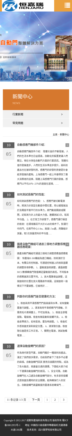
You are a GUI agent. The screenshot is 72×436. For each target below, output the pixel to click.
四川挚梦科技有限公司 (49, 430)
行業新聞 (17, 114)
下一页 (36, 399)
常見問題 (17, 123)
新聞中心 (64, 134)
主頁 (55, 134)
